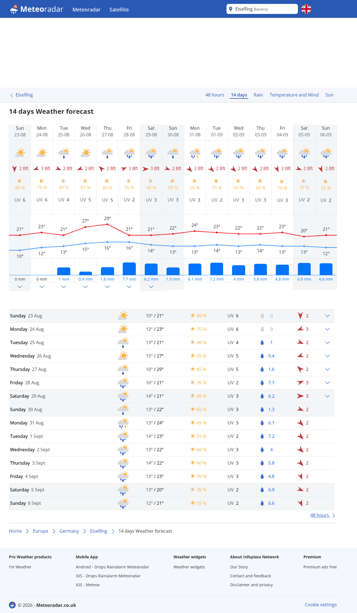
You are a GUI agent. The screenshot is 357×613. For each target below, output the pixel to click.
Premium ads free (320, 566)
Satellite (119, 9)
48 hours (215, 95)
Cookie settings (321, 605)
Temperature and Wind (294, 95)
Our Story (239, 566)
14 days (239, 95)
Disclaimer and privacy (251, 584)
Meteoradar (87, 9)
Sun (329, 95)
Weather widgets (189, 566)
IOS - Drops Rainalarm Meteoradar (108, 575)
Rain (258, 95)
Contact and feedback (250, 575)
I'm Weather (20, 566)
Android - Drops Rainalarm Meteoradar (112, 566)
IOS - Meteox (88, 584)
